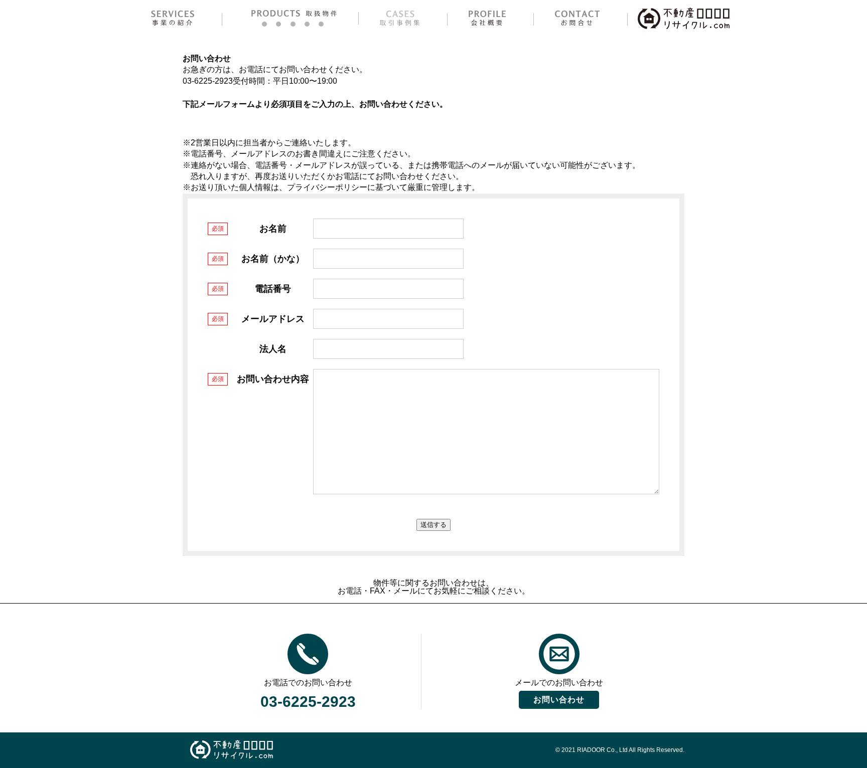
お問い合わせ (559, 699)
